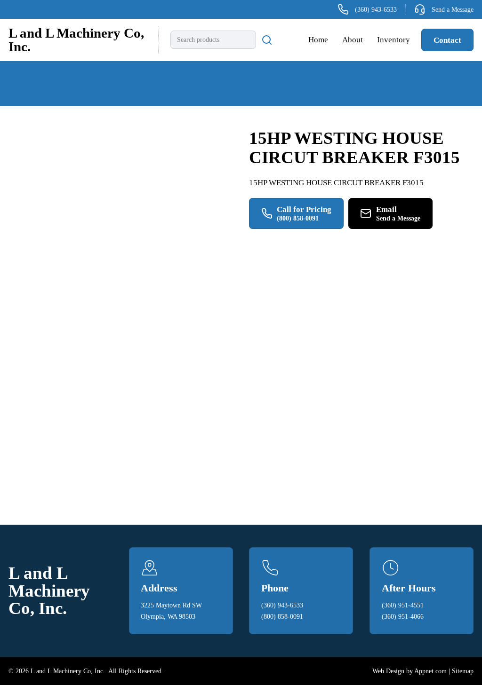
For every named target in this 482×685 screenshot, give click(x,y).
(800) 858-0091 (282, 616)
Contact (447, 40)
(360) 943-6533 (282, 605)
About (352, 39)
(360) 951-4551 (403, 605)
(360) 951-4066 (403, 616)
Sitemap (463, 671)
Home (318, 39)
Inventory (393, 39)
